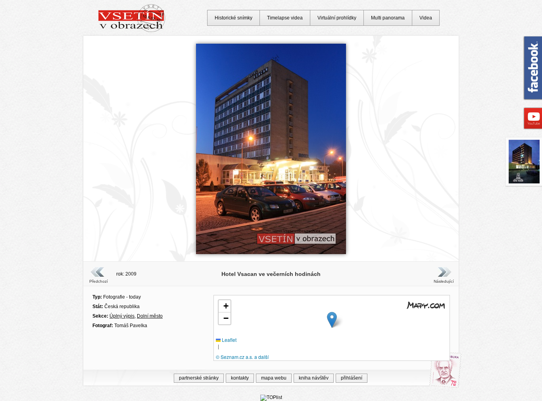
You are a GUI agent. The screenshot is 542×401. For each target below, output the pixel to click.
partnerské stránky (199, 378)
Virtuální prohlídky (336, 18)
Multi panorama (388, 18)
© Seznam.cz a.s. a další (242, 356)
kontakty (240, 378)
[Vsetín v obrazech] (131, 31)
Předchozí (98, 281)
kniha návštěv (314, 378)
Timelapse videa (285, 18)
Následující (444, 281)
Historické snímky (233, 18)
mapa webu (273, 378)
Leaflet (228, 339)
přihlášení (351, 378)
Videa (425, 18)
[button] (332, 320)
